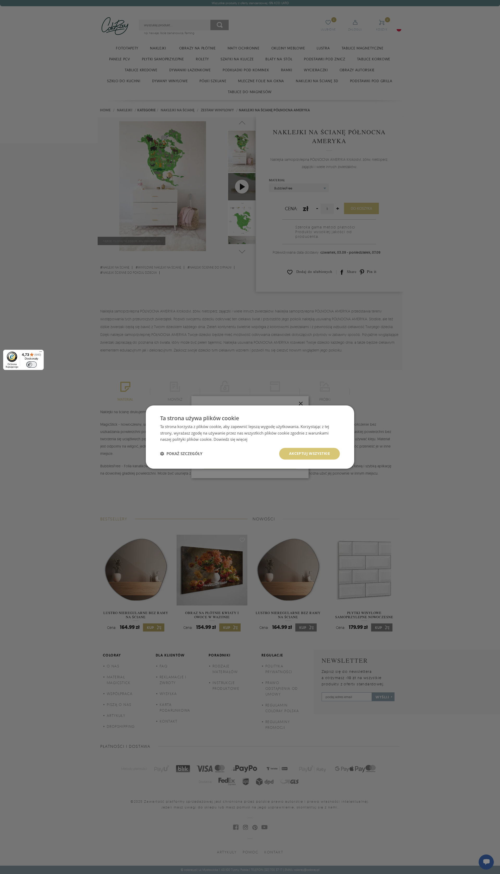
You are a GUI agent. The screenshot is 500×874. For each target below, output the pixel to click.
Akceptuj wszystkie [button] (309, 453)
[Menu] (41, 353)
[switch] (31, 364)
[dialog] (250, 437)
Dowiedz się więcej (230, 439)
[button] (181, 454)
